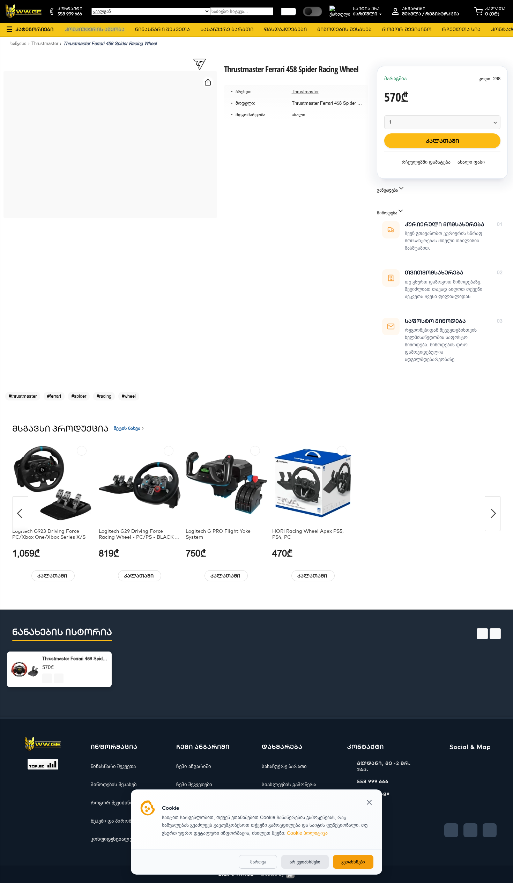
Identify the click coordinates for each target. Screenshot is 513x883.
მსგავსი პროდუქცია (60, 428)
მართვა (258, 862)
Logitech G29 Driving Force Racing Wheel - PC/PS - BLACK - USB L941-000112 (138, 534)
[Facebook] (451, 830)
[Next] (492, 513)
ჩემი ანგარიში (193, 766)
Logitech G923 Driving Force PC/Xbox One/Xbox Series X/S (49, 534)
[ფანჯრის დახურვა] (369, 803)
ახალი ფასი (471, 162)
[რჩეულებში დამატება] (82, 451)
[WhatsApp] (490, 830)
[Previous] (20, 513)
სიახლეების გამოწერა (289, 784)
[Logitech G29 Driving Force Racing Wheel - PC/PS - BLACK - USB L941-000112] (139, 483)
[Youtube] (470, 830)
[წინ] (288, 11)
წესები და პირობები (115, 820)
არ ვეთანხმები (305, 862)
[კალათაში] (47, 678)
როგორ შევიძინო (112, 802)
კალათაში (52, 576)
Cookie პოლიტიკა (307, 833)
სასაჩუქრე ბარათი (284, 766)
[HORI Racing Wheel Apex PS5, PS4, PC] (313, 483)
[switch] (312, 11)
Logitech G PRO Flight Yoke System (218, 534)
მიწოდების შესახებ (113, 784)
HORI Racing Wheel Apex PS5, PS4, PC (308, 534)
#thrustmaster (23, 396)
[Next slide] (495, 633)
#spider (79, 396)
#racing (104, 396)
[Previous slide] (482, 633)
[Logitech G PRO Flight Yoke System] (226, 483)
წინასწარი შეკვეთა (113, 766)
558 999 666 (372, 781)
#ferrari (54, 396)
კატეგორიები (29, 29)
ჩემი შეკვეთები (194, 784)
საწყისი (18, 43)
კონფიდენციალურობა (118, 839)
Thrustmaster (44, 43)
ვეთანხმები (353, 862)
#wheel (129, 396)
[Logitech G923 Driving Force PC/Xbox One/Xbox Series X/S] (53, 483)
